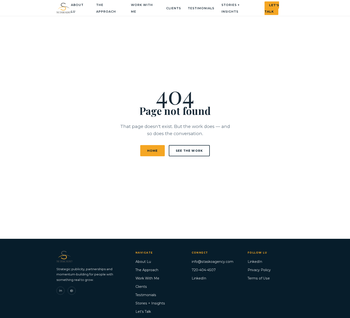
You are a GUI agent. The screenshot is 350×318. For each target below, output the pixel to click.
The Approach (146, 270)
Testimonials (201, 8)
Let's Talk (272, 8)
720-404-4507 (204, 270)
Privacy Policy (259, 270)
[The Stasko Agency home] (63, 8)
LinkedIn (199, 278)
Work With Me (147, 278)
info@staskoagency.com (212, 262)
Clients (173, 8)
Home (152, 150)
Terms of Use (259, 278)
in (60, 290)
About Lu (143, 262)
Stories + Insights (150, 303)
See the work (189, 150)
